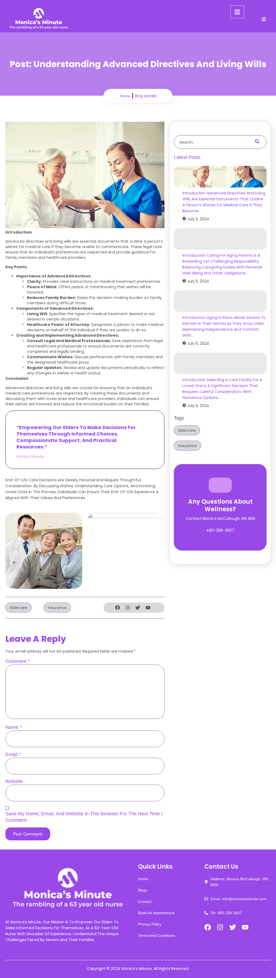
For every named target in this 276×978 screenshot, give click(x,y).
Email (13, 754)
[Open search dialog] (263, 19)
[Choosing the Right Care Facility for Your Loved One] (220, 363)
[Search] (257, 142)
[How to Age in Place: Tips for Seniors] (220, 301)
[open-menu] (237, 11)
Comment (17, 661)
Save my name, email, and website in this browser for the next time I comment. (84, 817)
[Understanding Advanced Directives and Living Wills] (220, 176)
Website (14, 781)
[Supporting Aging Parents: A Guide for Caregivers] (220, 239)
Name (13, 727)
